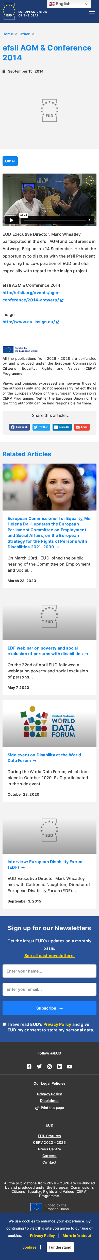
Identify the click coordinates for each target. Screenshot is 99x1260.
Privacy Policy (57, 1024)
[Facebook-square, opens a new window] (29, 1067)
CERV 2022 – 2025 (49, 1142)
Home (8, 34)
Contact (49, 1162)
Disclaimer (49, 1100)
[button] (91, 11)
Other (25, 34)
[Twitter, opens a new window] (39, 1067)
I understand (60, 1247)
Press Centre (49, 1149)
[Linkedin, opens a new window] (60, 1067)
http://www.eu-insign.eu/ (29, 321)
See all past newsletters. (49, 955)
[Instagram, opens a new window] (49, 1067)
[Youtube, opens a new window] (70, 1067)
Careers (49, 1155)
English (63, 3)
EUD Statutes (49, 1136)
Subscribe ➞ (49, 1008)
